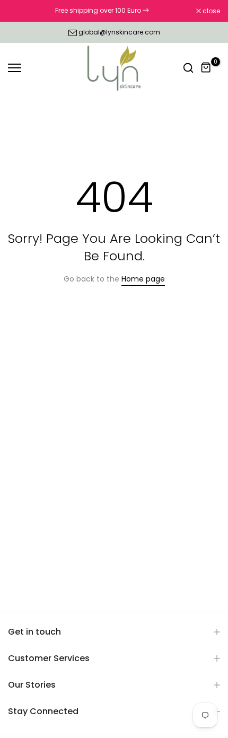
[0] (206, 68)
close (210, 11)
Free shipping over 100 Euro (99, 10)
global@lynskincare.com (119, 32)
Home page (143, 279)
